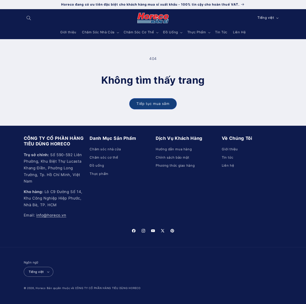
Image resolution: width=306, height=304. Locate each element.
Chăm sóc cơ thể (104, 157)
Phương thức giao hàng (175, 166)
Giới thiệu (230, 149)
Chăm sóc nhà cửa (105, 149)
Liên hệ (228, 166)
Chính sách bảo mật (172, 157)
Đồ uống (97, 166)
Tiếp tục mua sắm (153, 104)
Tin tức (227, 157)
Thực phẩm (99, 174)
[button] (29, 18)
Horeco (40, 288)
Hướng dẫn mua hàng (174, 149)
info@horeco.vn (51, 215)
